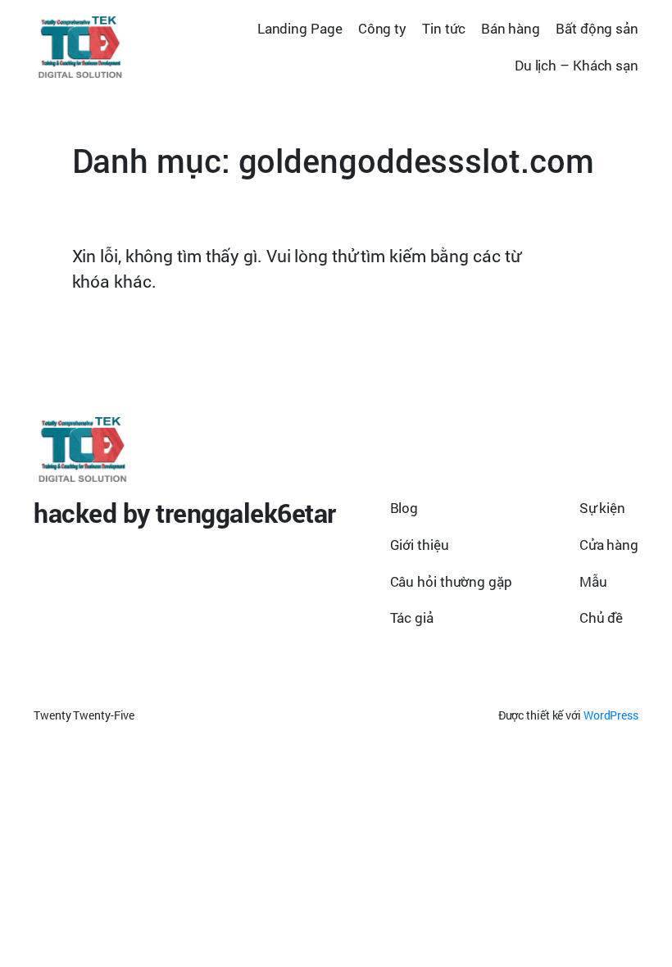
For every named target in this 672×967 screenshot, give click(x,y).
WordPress (610, 715)
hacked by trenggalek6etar (185, 512)
